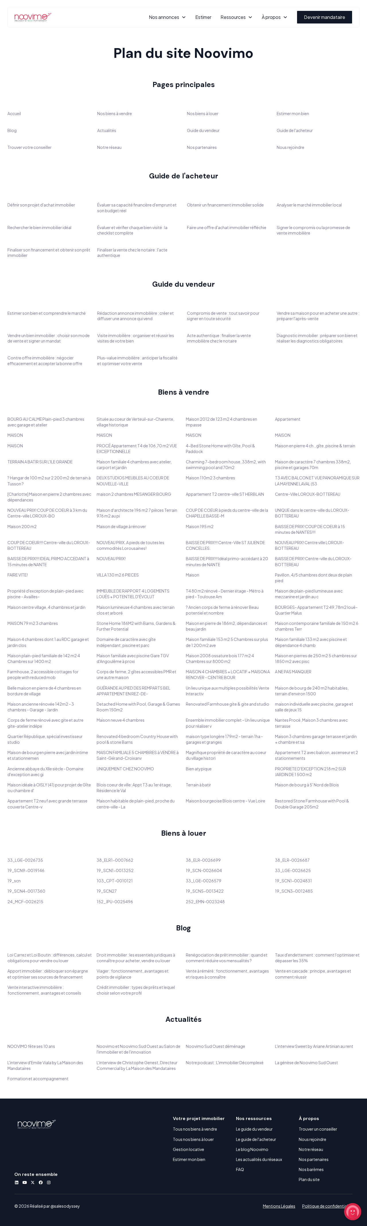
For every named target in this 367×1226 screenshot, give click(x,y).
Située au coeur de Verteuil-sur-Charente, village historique (135, 421)
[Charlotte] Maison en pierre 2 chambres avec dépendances (49, 496)
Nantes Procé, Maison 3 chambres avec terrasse (311, 722)
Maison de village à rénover (121, 526)
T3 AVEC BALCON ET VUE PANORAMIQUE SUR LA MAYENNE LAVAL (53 (317, 480)
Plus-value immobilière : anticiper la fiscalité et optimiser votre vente (137, 360)
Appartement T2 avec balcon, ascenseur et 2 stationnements (316, 755)
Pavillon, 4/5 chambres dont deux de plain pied (313, 577)
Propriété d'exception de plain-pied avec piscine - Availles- (45, 593)
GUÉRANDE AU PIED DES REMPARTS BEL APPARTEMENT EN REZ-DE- (133, 690)
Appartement (287, 419)
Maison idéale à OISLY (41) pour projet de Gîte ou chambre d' (49, 787)
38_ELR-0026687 (292, 860)
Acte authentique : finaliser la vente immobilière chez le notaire (219, 338)
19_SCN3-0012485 (294, 891)
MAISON (15, 435)
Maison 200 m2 (22, 526)
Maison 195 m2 (200, 526)
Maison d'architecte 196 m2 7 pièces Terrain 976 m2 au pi (137, 512)
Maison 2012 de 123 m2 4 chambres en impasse (221, 421)
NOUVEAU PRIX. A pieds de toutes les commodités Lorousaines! (130, 545)
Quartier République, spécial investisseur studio (45, 739)
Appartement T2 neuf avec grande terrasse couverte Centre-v (47, 803)
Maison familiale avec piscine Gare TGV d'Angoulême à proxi (133, 658)
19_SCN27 (107, 891)
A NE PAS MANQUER (293, 671)
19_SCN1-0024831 (293, 880)
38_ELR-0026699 (203, 860)
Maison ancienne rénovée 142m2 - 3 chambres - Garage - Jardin (40, 706)
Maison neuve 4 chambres (121, 720)
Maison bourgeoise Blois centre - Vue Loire (225, 800)
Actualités (106, 130)
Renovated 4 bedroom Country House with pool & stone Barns (137, 739)
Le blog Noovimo (252, 1149)
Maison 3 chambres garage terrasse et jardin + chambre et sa (316, 739)
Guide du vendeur (203, 130)
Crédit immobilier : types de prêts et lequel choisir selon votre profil (136, 990)
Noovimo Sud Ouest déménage (215, 1046)
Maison (192, 574)
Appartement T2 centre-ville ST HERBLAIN (225, 494)
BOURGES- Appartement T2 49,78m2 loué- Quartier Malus (316, 610)
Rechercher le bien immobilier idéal (39, 227)
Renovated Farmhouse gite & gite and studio (227, 704)
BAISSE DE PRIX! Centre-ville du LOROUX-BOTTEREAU (313, 561)
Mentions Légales (279, 1206)
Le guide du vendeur (254, 1128)
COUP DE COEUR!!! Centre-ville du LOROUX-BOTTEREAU (48, 545)
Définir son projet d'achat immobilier (41, 204)
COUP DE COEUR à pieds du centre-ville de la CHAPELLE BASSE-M (227, 512)
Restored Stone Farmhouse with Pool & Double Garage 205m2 (312, 803)
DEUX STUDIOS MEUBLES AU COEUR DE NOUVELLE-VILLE (133, 480)
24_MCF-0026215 (25, 901)
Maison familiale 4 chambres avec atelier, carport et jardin (134, 464)
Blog (12, 130)
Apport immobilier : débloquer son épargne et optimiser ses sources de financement (47, 973)
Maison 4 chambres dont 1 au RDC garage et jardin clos (48, 642)
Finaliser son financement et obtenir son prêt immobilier (48, 252)
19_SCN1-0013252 (115, 870)
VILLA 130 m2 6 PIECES (118, 574)
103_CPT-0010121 (115, 880)
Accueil (14, 113)
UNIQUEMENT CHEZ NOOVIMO (125, 768)
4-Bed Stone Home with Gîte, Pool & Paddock (220, 448)
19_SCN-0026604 (204, 870)
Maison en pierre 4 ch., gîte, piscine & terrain (315, 445)
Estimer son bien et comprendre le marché (46, 313)
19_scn (14, 880)
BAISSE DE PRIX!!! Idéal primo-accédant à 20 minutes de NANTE (227, 561)
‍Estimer (203, 17)
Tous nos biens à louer (193, 1139)
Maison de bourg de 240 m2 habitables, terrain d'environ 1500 (312, 690)
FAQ (240, 1169)
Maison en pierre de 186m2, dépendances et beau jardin (226, 626)
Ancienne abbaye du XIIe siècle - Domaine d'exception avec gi (45, 771)
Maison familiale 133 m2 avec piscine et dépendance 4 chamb (311, 642)
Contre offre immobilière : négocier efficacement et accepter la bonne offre (44, 360)
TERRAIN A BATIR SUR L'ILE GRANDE (40, 461)
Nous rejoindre (290, 147)
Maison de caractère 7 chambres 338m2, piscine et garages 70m (313, 464)
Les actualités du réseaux (259, 1159)
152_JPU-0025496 (115, 901)
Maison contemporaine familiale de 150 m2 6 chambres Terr (316, 626)
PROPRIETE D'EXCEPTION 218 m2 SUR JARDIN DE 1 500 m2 (310, 771)
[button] (167, 17)
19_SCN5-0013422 (205, 891)
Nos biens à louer (202, 113)
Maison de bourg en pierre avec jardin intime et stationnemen (47, 755)
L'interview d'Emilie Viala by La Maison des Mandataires (45, 1065)
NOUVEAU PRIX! (111, 558)
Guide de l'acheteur (295, 130)
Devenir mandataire (324, 17)
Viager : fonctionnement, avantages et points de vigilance (133, 973)
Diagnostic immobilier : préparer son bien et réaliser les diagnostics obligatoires (317, 338)
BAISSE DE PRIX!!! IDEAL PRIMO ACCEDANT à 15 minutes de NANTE (48, 561)
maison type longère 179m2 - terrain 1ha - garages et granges (224, 739)
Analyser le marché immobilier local (309, 204)
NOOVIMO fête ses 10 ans (31, 1046)
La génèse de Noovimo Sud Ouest (306, 1062)
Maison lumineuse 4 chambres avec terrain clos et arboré (136, 610)
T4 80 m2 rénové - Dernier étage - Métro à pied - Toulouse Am (224, 593)
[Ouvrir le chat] (352, 1211)
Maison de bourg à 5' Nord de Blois (307, 784)
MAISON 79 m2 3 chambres (32, 623)
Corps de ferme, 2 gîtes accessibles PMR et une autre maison (136, 674)
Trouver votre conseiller (29, 147)
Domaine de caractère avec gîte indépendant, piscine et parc (126, 642)
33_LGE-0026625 (293, 870)
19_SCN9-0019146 (25, 870)
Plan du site (309, 1179)
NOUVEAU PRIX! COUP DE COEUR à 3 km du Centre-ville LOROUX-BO (47, 512)
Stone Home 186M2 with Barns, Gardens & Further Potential (136, 626)
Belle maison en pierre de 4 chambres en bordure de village (44, 690)
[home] (33, 17)
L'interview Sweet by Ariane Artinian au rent (314, 1046)
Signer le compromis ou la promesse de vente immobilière (313, 230)
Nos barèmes (311, 1169)
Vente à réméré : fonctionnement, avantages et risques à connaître (227, 973)
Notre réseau (109, 147)
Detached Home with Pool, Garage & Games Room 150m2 (138, 706)
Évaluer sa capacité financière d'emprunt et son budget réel (137, 207)
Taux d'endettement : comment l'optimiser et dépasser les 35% (317, 957)
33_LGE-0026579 (203, 880)
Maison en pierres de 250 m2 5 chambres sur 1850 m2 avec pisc (316, 658)
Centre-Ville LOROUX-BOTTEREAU (307, 494)
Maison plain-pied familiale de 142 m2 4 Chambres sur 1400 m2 (43, 658)
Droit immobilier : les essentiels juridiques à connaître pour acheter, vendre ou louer (136, 957)
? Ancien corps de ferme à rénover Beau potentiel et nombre (222, 610)
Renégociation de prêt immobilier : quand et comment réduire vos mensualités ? (227, 957)
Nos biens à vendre (114, 113)
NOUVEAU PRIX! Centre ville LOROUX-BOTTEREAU (309, 545)
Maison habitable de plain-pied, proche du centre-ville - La (136, 803)
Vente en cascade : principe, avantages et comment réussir (313, 973)
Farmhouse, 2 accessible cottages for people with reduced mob (43, 674)
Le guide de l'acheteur (256, 1139)
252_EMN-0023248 (205, 901)
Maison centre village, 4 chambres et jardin (46, 607)
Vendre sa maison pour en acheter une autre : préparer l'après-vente (318, 315)
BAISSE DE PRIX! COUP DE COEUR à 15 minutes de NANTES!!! (310, 529)
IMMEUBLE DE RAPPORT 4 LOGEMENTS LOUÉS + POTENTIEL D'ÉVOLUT (133, 593)
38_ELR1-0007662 (115, 860)
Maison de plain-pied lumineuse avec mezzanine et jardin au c (309, 593)
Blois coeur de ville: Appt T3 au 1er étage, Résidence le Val (134, 787)
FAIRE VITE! (17, 574)
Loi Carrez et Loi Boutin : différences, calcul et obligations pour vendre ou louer (49, 957)
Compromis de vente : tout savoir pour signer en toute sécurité (223, 315)
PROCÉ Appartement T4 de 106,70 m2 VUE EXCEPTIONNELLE (137, 448)
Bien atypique (199, 768)
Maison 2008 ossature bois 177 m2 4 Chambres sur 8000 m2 (220, 658)
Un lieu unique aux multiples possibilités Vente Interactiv (227, 690)
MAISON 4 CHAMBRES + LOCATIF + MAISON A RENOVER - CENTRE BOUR (228, 674)
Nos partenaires (202, 147)
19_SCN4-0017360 (26, 891)
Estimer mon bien (293, 113)
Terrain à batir (198, 784)
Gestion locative (188, 1149)
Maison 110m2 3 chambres (210, 477)
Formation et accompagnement (38, 1078)
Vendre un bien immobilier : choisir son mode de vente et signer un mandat (48, 338)
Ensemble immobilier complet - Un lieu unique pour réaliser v (228, 722)
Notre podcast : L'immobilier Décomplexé (224, 1062)
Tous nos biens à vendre (195, 1128)
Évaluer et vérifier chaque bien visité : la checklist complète (132, 230)
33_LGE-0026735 (25, 860)
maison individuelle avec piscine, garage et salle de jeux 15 (314, 706)
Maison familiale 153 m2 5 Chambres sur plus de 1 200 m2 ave (227, 642)
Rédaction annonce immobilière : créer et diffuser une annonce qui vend (135, 315)
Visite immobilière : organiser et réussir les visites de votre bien (135, 338)
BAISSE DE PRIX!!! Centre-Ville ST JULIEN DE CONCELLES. (225, 545)
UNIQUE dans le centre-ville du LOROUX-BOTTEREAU (312, 512)
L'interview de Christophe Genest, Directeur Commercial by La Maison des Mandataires (137, 1065)
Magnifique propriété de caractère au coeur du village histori (226, 755)
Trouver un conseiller (318, 1128)
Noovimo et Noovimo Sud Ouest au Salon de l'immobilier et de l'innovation (138, 1049)
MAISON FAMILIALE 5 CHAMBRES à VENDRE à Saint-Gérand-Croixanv (138, 755)
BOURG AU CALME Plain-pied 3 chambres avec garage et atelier (45, 421)
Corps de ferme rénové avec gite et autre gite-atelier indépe (45, 722)
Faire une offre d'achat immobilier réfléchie (226, 227)
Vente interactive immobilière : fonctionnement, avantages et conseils (44, 990)
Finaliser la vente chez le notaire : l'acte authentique (132, 252)
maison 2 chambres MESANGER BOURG (134, 494)
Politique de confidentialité (327, 1206)
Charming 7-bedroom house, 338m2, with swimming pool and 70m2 (226, 464)
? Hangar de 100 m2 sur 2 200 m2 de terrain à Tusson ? (49, 480)
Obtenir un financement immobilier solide (225, 204)
